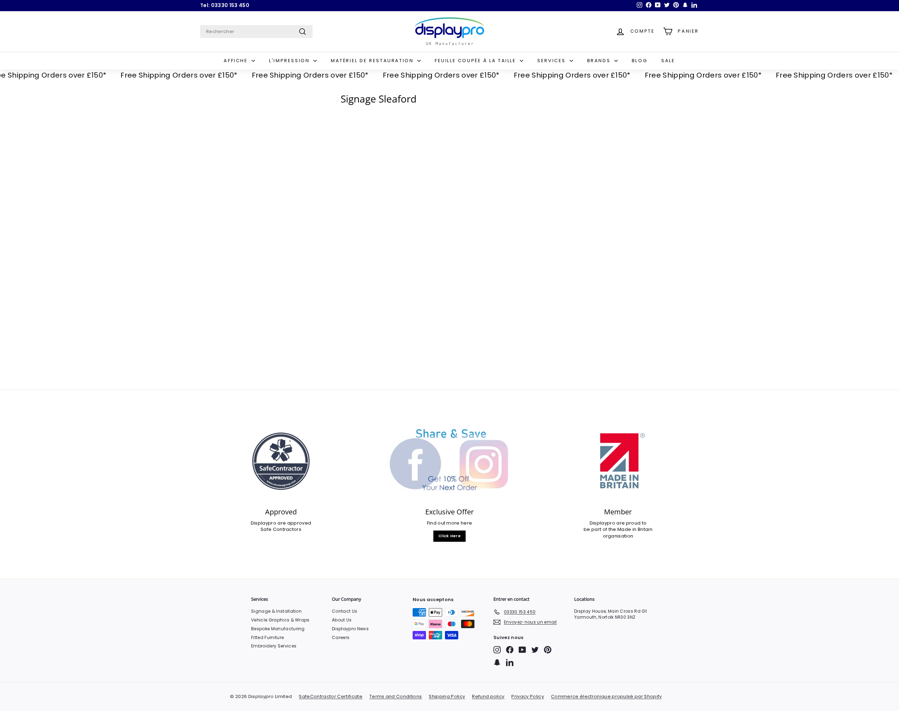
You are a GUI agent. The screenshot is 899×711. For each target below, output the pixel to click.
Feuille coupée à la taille (476, 60)
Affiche (237, 60)
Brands (599, 60)
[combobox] (256, 31)
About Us (342, 620)
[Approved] (281, 461)
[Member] (618, 461)
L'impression (290, 60)
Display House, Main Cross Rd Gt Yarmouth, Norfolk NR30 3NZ (610, 614)
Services (552, 60)
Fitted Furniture (267, 637)
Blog (639, 60)
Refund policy (488, 696)
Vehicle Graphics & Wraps (280, 620)
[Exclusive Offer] (449, 461)
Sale (668, 60)
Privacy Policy (527, 696)
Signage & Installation (276, 611)
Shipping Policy (447, 696)
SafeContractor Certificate (330, 696)
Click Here (449, 536)
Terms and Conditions (395, 696)
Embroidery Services (273, 646)
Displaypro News (350, 629)
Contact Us (344, 611)
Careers (340, 637)
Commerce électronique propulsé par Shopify (606, 696)
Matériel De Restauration (373, 60)
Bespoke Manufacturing (278, 629)
